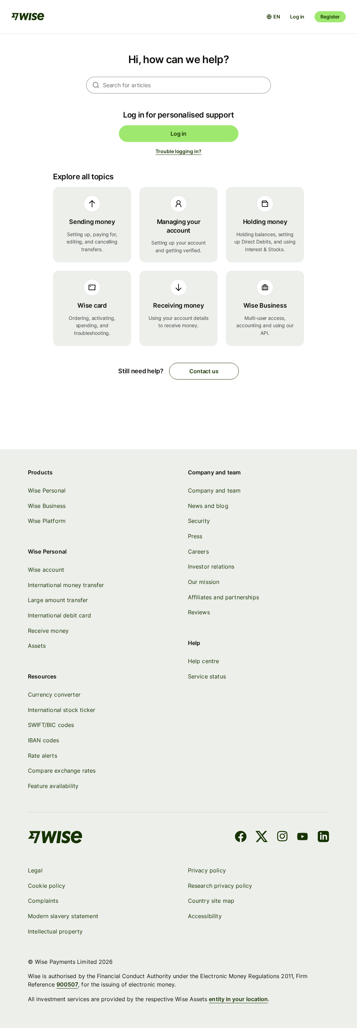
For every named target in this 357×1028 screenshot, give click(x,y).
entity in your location (238, 999)
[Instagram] (282, 837)
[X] (262, 837)
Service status (207, 676)
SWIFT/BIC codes (51, 724)
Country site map (211, 900)
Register (330, 17)
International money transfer (66, 584)
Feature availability (53, 785)
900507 (67, 984)
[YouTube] (302, 837)
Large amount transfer (58, 599)
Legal (35, 870)
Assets (37, 645)
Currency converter (54, 694)
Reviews (199, 612)
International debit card (59, 615)
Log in (297, 17)
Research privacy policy (220, 885)
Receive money (48, 630)
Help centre (203, 661)
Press (195, 536)
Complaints (43, 900)
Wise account (46, 569)
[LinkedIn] (323, 837)
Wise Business (47, 505)
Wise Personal (47, 490)
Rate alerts (42, 755)
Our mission (204, 581)
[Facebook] (240, 837)
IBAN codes (43, 740)
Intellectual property (55, 931)
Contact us (203, 371)
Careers (198, 551)
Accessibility (205, 916)
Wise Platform (47, 520)
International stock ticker (61, 709)
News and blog (208, 505)
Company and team (214, 490)
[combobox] (187, 85)
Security (199, 520)
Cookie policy (46, 885)
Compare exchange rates (62, 770)
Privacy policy (207, 870)
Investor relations (211, 566)
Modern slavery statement (63, 916)
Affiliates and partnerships (223, 597)
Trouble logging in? (178, 151)
